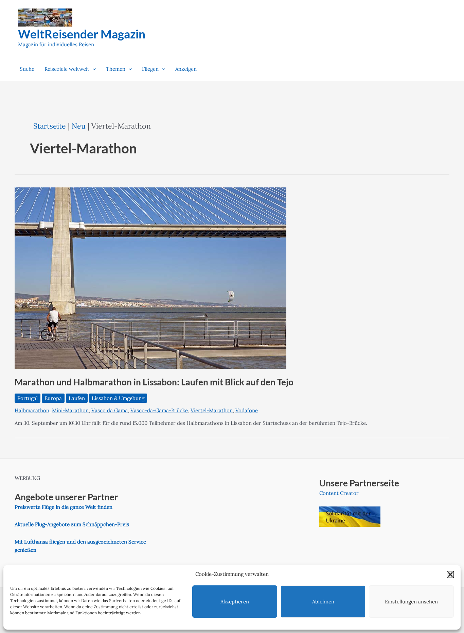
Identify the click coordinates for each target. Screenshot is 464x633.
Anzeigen (186, 69)
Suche (27, 69)
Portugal (27, 398)
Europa (53, 398)
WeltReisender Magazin (81, 34)
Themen (115, 69)
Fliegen (150, 69)
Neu (79, 126)
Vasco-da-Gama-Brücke (159, 410)
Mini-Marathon (70, 410)
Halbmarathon (32, 410)
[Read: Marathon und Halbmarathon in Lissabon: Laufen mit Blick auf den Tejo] (150, 277)
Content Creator (339, 493)
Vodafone (246, 410)
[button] (450, 574)
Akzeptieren (234, 601)
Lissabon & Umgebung (118, 398)
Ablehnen (323, 601)
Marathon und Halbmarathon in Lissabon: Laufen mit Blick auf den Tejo (154, 382)
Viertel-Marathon (212, 410)
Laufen (77, 398)
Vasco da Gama (109, 410)
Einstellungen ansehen (411, 601)
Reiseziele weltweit (66, 69)
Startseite (49, 126)
